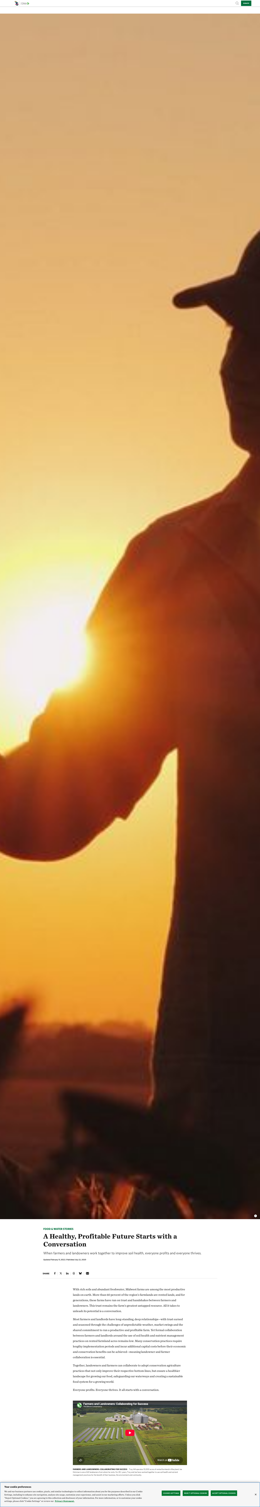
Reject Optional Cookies (195, 1493)
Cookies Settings (171, 1493)
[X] (61, 1274)
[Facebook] (55, 1274)
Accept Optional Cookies (224, 1493)
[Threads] (74, 1274)
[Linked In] (67, 1274)
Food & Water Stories (58, 1228)
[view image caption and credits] (255, 1215)
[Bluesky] (80, 1274)
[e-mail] (87, 1274)
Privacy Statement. (64, 1501)
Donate (246, 3)
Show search (237, 3)
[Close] (256, 1494)
